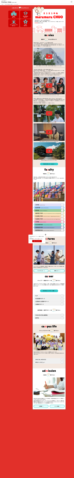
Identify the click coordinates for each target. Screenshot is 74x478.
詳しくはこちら (37, 241)
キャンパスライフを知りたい (14, 25)
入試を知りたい (25, 25)
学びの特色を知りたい (25, 17)
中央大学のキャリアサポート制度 (48, 290)
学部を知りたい (13, 17)
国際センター (56, 270)
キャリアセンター (41, 270)
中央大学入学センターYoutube (48, 164)
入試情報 (40, 406)
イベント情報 (56, 406)
